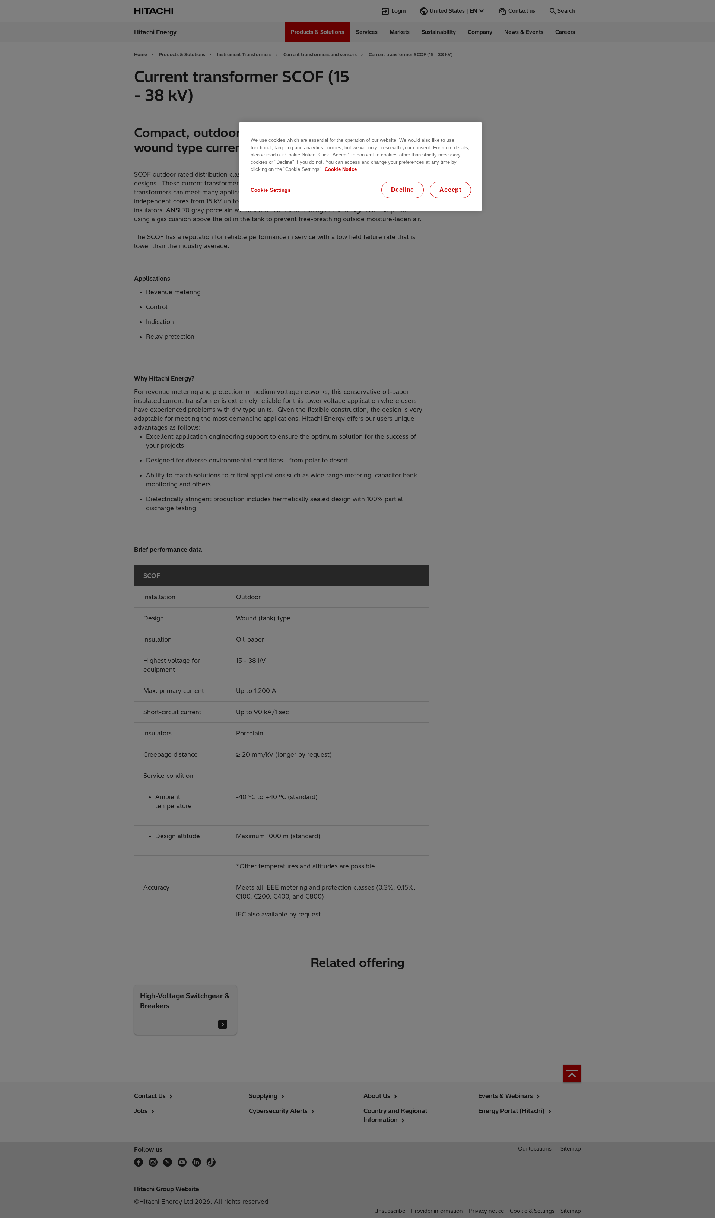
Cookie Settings (271, 190)
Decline (402, 190)
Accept (450, 190)
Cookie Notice (341, 169)
